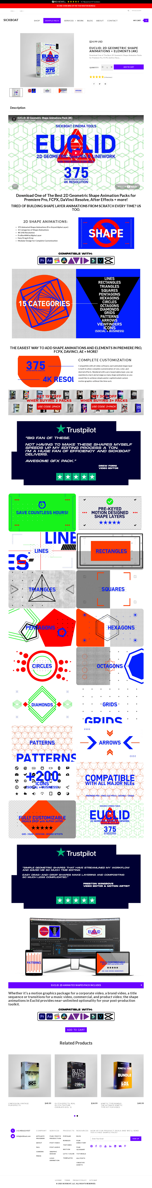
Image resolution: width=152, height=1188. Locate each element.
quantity (93, 67)
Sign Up (136, 1139)
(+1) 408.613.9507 (23, 1131)
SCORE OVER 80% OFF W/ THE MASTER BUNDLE (76, 6)
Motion (66, 1149)
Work (80, 20)
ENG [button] (12, 11)
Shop (37, 20)
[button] (128, 10)
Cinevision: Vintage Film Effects (18, 1104)
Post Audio (55, 1147)
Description (17, 107)
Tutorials (81, 1154)
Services (69, 20)
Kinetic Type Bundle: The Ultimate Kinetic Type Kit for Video (112, 1105)
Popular (67, 1136)
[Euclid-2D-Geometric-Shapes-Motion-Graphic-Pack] (47, 60)
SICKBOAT (11, 20)
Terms (67, 1180)
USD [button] (21, 11)
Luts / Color (68, 1154)
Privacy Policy (80, 1180)
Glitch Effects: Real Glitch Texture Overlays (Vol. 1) (65, 1105)
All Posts (80, 1158)
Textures (67, 1145)
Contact (112, 20)
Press (38, 1156)
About (100, 20)
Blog (90, 20)
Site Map (93, 1180)
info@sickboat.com (24, 1136)
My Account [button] (136, 10)
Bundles (66, 1140)
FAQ (38, 1147)
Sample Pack (52, 20)
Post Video (55, 1143)
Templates (68, 1158)
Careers (40, 1151)
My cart (140, 20)
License (58, 1180)
